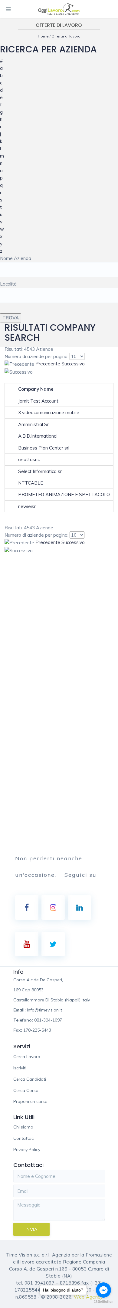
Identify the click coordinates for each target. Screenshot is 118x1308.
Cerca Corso (25, 1090)
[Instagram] (53, 907)
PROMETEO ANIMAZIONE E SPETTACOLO (64, 494)
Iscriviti (19, 1068)
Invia (32, 1229)
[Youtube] (26, 944)
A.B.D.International (37, 436)
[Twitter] (53, 944)
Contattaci (23, 1138)
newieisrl (27, 506)
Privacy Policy (26, 1149)
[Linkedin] (79, 907)
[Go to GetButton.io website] (103, 1302)
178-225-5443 (37, 1030)
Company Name (36, 389)
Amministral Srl (34, 424)
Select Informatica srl (40, 471)
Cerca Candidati (29, 1079)
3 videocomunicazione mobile (48, 412)
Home (44, 36)
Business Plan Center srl (43, 448)
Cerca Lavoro (26, 1056)
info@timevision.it (44, 1010)
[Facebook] (26, 907)
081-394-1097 (48, 1020)
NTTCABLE (30, 483)
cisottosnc (29, 459)
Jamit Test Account (38, 401)
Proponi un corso (30, 1101)
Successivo (73, 364)
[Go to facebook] (103, 1290)
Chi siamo (23, 1127)
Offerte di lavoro (65, 36)
